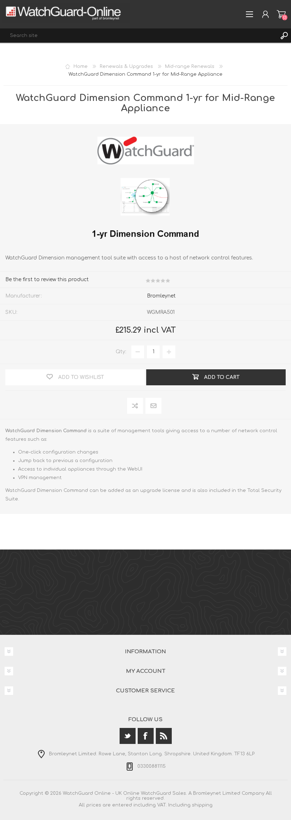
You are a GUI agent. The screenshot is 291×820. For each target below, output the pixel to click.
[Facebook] (146, 736)
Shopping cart (281, 14)
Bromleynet (161, 296)
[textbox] (138, 35)
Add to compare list (135, 406)
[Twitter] (128, 736)
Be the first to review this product (47, 279)
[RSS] (164, 736)
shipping (202, 805)
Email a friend (153, 406)
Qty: (121, 351)
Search (284, 35)
